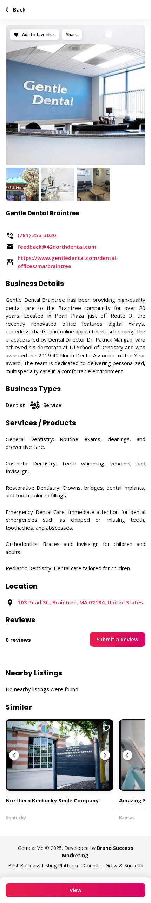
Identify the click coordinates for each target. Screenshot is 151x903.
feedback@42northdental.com (57, 246)
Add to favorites (38, 35)
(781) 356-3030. (38, 235)
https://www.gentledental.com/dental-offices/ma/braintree (68, 261)
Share (72, 35)
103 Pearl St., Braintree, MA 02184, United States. (81, 602)
